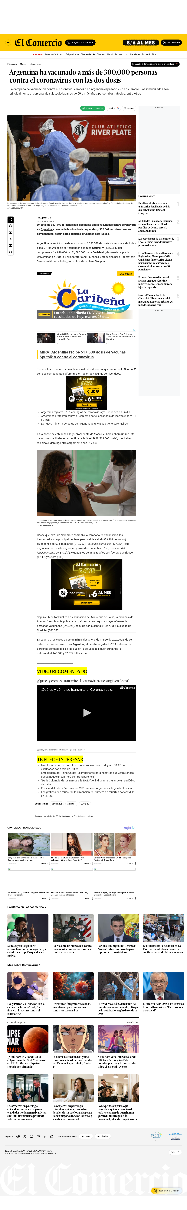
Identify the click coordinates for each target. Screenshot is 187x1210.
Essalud (146, 54)
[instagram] (31, 1136)
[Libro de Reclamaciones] (175, 1136)
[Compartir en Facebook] (11, 232)
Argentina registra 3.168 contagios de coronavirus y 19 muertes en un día (85, 412)
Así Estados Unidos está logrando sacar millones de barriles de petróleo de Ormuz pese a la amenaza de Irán (155, 225)
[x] (24, 1136)
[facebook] (18, 1136)
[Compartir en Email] (11, 245)
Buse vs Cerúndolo (54, 54)
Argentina (71, 804)
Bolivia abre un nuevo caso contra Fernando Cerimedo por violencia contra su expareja (72, 949)
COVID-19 (85, 804)
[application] (86, 713)
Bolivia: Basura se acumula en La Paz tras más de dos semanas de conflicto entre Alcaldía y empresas (163, 949)
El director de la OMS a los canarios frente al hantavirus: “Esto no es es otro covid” (163, 1007)
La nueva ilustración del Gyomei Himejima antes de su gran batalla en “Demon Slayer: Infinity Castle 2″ (72, 1061)
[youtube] (38, 1136)
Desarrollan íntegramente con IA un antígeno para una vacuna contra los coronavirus (72, 1007)
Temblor (101, 54)
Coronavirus (57, 804)
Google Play (102, 1136)
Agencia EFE (45, 218)
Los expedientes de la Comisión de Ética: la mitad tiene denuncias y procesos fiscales (156, 242)
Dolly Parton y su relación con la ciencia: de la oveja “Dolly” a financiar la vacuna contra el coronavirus (26, 1008)
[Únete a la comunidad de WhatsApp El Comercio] (92, 108)
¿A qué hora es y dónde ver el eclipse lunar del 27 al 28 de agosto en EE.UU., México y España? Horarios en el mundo (27, 1061)
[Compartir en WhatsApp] (11, 226)
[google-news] (51, 1136)
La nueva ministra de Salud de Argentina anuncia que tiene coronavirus (84, 423)
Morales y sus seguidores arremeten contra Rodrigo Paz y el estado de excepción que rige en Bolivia (27, 950)
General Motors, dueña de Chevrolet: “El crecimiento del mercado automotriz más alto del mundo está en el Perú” (155, 299)
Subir (173, 1152)
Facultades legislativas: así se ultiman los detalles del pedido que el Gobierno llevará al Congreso (154, 208)
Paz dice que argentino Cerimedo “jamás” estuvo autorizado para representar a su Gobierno (117, 949)
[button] (86, 713)
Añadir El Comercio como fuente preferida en (154, 64)
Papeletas (135, 54)
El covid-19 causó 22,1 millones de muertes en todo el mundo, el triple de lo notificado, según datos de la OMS (118, 1008)
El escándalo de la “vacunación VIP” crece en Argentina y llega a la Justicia (86, 788)
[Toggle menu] (8, 43)
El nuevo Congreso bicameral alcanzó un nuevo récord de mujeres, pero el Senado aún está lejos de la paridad (155, 282)
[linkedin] (45, 1136)
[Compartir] (11, 220)
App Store (86, 1136)
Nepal (110, 54)
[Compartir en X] (11, 239)
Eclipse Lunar (72, 54)
